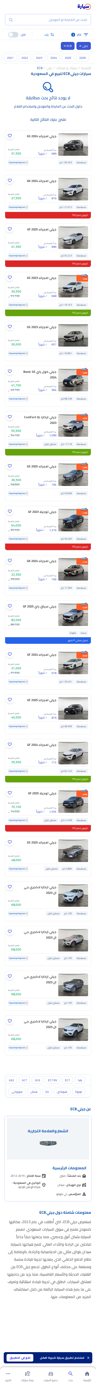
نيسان (34, 1091)
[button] (47, 35)
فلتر (77, 34)
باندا (80, 1080)
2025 (68, 57)
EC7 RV (52, 1080)
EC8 (69, 45)
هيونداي (62, 1091)
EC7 (67, 1080)
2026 (82, 57)
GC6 (37, 1080)
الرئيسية (86, 68)
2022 (24, 57)
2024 (53, 57)
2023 (39, 57)
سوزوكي (17, 1091)
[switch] (13, 34)
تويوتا (78, 1091)
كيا (47, 1091)
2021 (10, 57)
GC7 (24, 1080)
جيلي (85, 45)
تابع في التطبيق (20, 1357)
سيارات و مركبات (66, 68)
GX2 (11, 1080)
